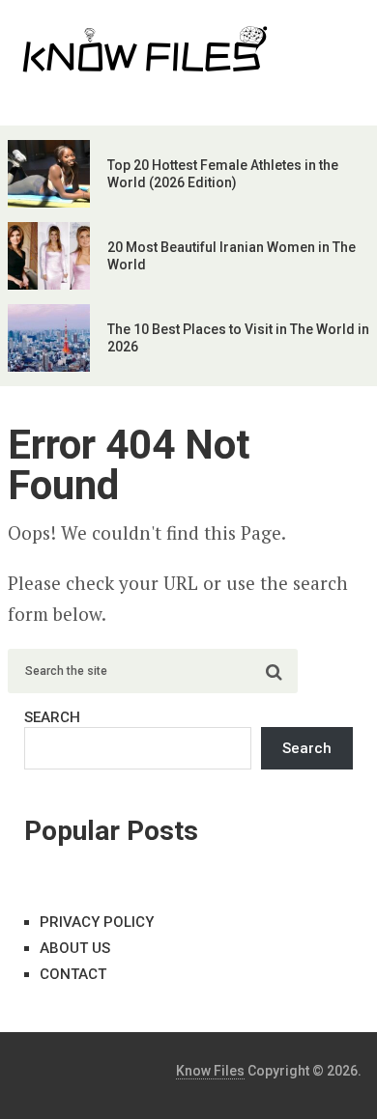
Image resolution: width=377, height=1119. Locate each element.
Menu (316, 33)
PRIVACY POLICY (97, 922)
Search (307, 748)
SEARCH (52, 717)
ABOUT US (75, 948)
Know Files (210, 1070)
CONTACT (73, 974)
